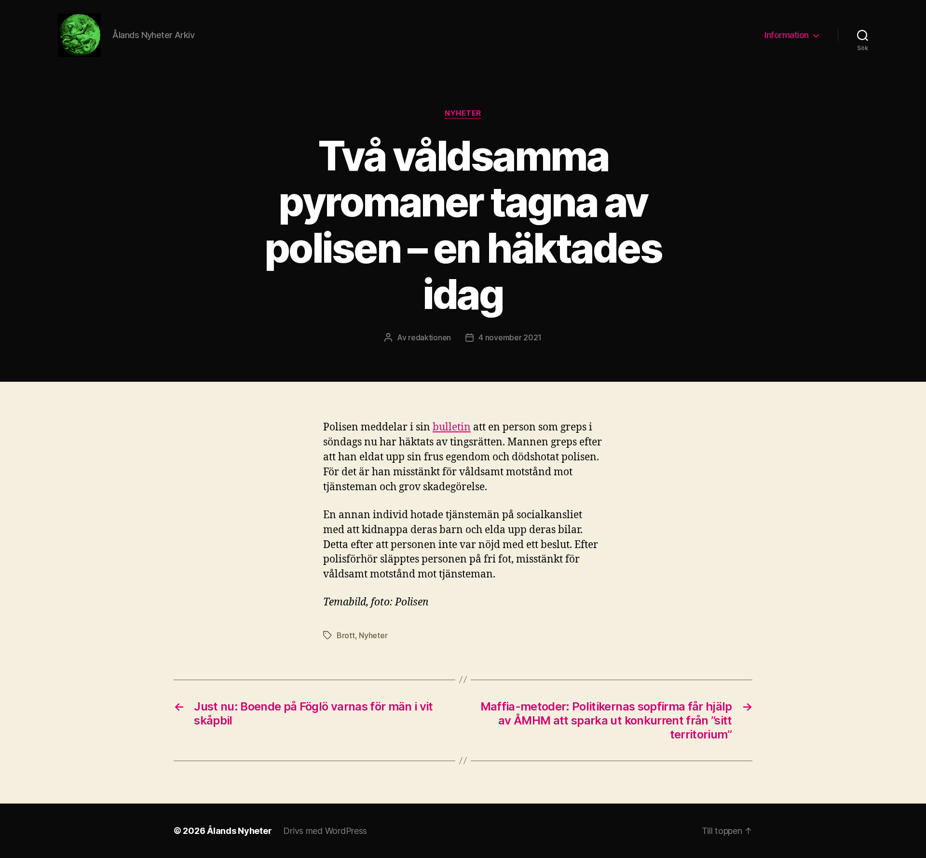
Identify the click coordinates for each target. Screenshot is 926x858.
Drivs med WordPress (325, 831)
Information (786, 35)
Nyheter (463, 113)
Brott (346, 635)
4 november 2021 (510, 337)
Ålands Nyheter (239, 831)
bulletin (452, 427)
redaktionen (429, 337)
